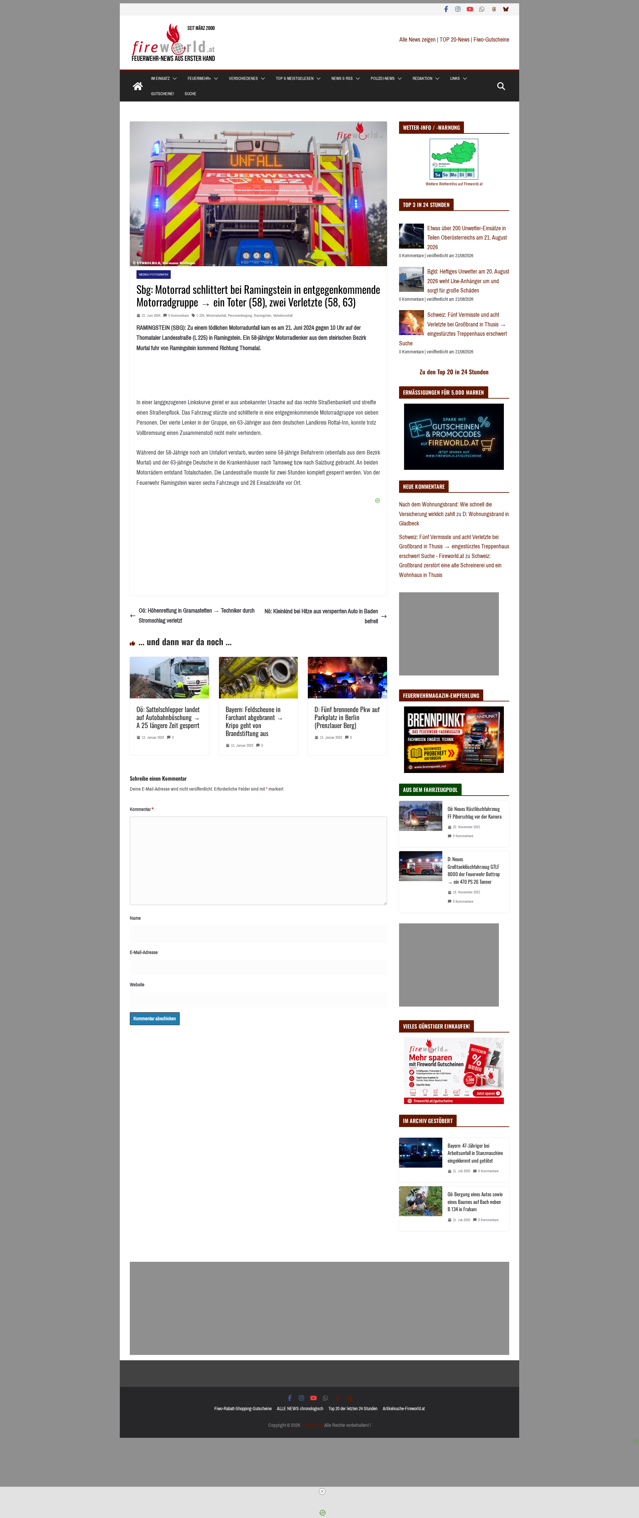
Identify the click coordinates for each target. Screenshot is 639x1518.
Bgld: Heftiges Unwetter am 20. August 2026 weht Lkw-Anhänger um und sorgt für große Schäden (468, 281)
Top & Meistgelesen (295, 78)
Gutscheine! (162, 93)
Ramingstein (262, 315)
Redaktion (422, 78)
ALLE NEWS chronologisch (300, 1409)
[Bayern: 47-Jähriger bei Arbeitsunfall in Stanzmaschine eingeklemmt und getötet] (420, 1160)
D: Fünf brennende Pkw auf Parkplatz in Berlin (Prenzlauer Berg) (347, 717)
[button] (173, 78)
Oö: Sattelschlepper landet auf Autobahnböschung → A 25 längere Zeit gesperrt (168, 717)
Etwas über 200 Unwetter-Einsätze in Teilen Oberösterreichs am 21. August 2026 (467, 238)
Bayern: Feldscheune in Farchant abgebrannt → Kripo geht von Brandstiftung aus (254, 721)
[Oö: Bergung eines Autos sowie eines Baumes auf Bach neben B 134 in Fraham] (420, 1208)
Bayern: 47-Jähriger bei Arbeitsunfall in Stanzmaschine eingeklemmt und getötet (475, 1153)
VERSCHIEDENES (243, 78)
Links (455, 78)
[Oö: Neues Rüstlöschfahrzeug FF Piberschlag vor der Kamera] (420, 824)
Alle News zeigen (417, 39)
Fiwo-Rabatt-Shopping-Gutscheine (243, 1409)
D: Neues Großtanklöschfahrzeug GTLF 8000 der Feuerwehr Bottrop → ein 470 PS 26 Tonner (474, 870)
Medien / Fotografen (153, 274)
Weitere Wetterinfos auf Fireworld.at (454, 184)
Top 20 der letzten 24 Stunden (352, 1409)
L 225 (200, 315)
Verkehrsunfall (283, 315)
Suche (190, 93)
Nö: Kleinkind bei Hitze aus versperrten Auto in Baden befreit (321, 616)
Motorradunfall (216, 315)
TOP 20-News (455, 39)
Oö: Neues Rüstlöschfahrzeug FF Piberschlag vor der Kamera (475, 812)
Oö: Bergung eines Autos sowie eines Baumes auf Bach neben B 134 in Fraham (475, 1201)
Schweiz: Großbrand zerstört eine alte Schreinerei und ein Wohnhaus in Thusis (450, 565)
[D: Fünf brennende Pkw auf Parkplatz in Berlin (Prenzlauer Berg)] (347, 662)
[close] (322, 1491)
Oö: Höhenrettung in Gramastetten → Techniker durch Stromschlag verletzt (197, 616)
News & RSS (342, 78)
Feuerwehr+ (199, 78)
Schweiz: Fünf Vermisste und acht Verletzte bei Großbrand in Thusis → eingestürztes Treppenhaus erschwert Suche (453, 329)
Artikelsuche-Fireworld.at (404, 1409)
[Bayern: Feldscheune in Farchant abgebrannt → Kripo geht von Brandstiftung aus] (258, 662)
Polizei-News (383, 78)
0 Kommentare (178, 315)
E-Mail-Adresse (144, 952)
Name (135, 918)
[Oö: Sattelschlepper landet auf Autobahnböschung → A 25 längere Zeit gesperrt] (169, 662)
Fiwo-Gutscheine (491, 39)
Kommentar (141, 809)
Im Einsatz (160, 78)
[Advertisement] (449, 633)
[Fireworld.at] (138, 86)
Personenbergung (240, 315)
